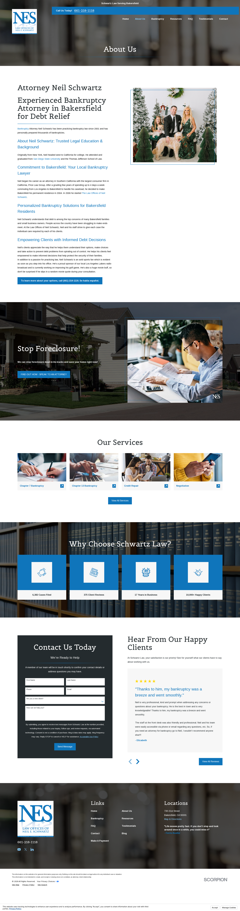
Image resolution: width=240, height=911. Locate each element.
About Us (127, 811)
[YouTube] (19, 849)
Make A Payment (100, 841)
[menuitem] (15, 884)
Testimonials (129, 826)
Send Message (65, 746)
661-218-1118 (84, 10)
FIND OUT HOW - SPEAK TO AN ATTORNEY (44, 374)
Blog (124, 833)
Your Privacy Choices (46, 881)
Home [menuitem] (125, 19)
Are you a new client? (34, 699)
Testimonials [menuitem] (206, 19)
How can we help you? (35, 708)
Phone (29, 689)
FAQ (93, 826)
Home (94, 811)
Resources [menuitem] (176, 19)
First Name (30, 680)
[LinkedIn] (32, 849)
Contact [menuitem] (223, 19)
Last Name (71, 680)
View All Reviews (210, 761)
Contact (95, 833)
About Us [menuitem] (140, 19)
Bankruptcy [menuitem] (157, 19)
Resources (127, 818)
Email (69, 689)
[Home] (24, 21)
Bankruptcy (23, 128)
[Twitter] (25, 849)
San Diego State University (46, 159)
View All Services (120, 500)
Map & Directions (173, 819)
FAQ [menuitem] (190, 19)
